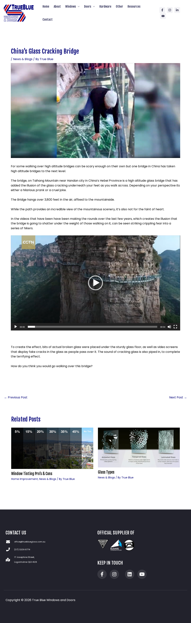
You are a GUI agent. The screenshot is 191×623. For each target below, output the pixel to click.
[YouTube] (163, 16)
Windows (70, 6)
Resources (134, 6)
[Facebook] (162, 10)
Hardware (105, 6)
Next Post (178, 397)
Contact (48, 19)
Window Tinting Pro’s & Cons (31, 473)
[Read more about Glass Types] (139, 447)
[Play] (16, 327)
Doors (87, 6)
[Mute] (169, 327)
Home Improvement (24, 479)
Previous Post (15, 397)
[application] (95, 282)
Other (119, 6)
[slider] (92, 327)
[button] (95, 282)
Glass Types (106, 472)
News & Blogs (22, 59)
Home (46, 6)
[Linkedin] (177, 10)
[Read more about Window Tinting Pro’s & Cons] (52, 448)
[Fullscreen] (175, 327)
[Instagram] (170, 10)
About (57, 6)
